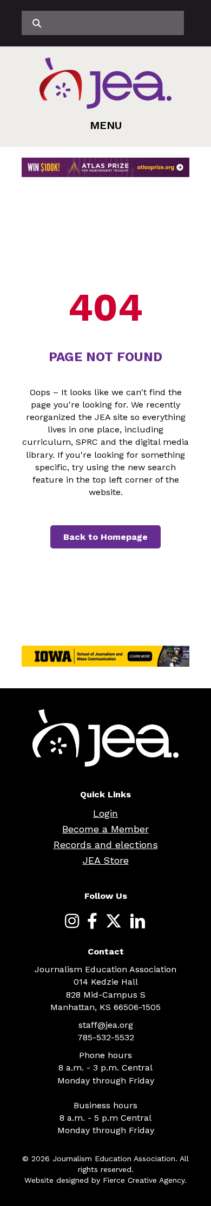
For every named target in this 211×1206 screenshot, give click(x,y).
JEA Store (106, 860)
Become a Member (105, 829)
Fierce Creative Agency (143, 1180)
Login (105, 813)
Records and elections (106, 844)
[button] (106, 125)
